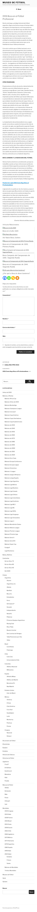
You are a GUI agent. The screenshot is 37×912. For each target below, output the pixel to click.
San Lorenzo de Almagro (14, 633)
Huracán (9, 607)
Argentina (8, 578)
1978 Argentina (9, 844)
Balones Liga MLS (10, 504)
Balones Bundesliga (11, 405)
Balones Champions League (13, 408)
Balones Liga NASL (10, 511)
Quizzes (5, 881)
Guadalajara (10, 713)
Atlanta (9, 587)
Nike (6, 794)
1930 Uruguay (9, 811)
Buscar (5, 888)
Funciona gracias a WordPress (11, 908)
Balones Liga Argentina (12, 481)
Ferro (8, 600)
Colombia (7, 664)
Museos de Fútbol (8, 874)
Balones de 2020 (10, 455)
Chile (6, 654)
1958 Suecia (8, 827)
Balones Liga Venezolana (12, 518)
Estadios (5, 751)
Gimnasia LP (10, 604)
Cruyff (7, 764)
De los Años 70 (9, 561)
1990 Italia (8, 850)
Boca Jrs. (9, 594)
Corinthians (10, 647)
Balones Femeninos (11, 468)
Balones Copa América (11, 415)
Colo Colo (10, 656)
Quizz (4, 878)
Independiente (11, 610)
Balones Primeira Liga (11, 534)
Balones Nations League (12, 527)
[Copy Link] (13, 278)
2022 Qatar (8, 854)
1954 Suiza (8, 824)
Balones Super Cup (10, 544)
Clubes (5, 575)
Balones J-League (10, 471)
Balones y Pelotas (8, 396)
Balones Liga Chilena (11, 494)
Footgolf (7, 547)
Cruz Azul (9, 709)
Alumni (9, 580)
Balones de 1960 (10, 435)
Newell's (9, 613)
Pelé (6, 777)
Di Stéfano (8, 767)
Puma (6, 797)
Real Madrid (10, 686)
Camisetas (6, 558)
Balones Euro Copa (10, 458)
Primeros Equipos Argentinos (16, 620)
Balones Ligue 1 (9, 521)
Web (4, 336)
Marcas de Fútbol (8, 785)
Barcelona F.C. (11, 683)
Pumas (9, 726)
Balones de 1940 (10, 428)
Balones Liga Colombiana (12, 498)
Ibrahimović (8, 771)
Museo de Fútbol (14, 2)
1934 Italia (8, 814)
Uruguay (7, 730)
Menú (19, 9)
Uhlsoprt (7, 801)
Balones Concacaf (10, 412)
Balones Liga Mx (10, 508)
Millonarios (10, 670)
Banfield (9, 590)
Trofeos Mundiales (10, 870)
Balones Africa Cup (10, 398)
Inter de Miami (11, 693)
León (8, 716)
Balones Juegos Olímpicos (12, 474)
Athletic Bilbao (11, 676)
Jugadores (6, 761)
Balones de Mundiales (11, 867)
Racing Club (10, 623)
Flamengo (10, 650)
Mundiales (6, 808)
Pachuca (9, 723)
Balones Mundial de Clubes (13, 524)
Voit (6, 804)
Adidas (7, 787)
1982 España (8, 847)
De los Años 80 (9, 564)
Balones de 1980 (10, 441)
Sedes (9, 863)
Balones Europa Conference (13, 461)
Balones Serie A (9, 537)
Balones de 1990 (10, 445)
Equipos (5, 747)
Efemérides (6, 744)
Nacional (9, 733)
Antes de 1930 (7, 392)
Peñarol (9, 736)
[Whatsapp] (9, 278)
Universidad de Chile (13, 660)
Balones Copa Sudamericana (13, 422)
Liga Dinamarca (9, 551)
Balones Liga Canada (11, 491)
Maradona (8, 774)
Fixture (9, 860)
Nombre (6, 319)
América (9, 699)
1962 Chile (8, 831)
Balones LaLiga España (11, 478)
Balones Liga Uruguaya (11, 514)
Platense (9, 617)
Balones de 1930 (10, 425)
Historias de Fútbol (8, 758)
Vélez (8, 640)
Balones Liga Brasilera (11, 488)
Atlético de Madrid (12, 680)
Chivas (9, 703)
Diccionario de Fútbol (9, 740)
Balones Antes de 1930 (12, 402)
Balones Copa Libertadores (13, 418)
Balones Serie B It (10, 541)
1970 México (8, 837)
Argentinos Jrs (11, 584)
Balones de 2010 (10, 451)
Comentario (7, 295)
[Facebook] (5, 278)
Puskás (7, 781)
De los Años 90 (9, 567)
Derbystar (8, 791)
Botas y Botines (7, 555)
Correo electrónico (9, 327)
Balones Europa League (12, 465)
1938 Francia (8, 817)
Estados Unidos (9, 690)
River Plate (10, 627)
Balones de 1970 (10, 438)
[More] (17, 278)
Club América (11, 706)
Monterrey (10, 719)
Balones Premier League (12, 531)
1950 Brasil (8, 821)
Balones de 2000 (10, 448)
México (7, 697)
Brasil (6, 644)
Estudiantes (10, 597)
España (7, 674)
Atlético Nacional (12, 666)
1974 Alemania (9, 841)
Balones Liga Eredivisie (12, 501)
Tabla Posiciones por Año (14, 637)
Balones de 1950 (10, 431)
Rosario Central (11, 630)
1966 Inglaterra (9, 834)
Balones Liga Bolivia (11, 484)
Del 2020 (7, 571)
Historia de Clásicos (9, 754)
